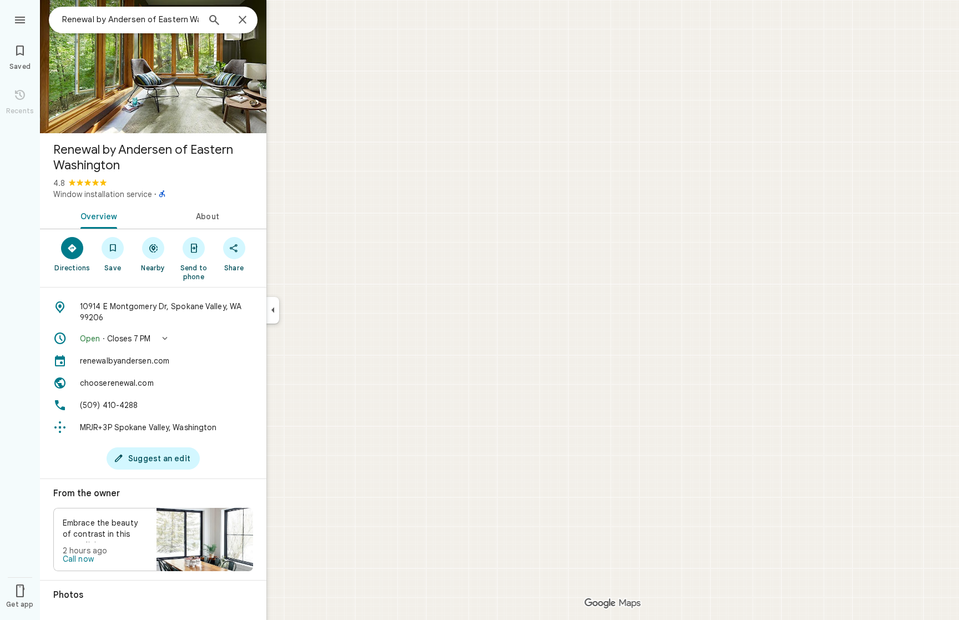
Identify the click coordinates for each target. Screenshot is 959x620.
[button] (153, 338)
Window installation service (102, 194)
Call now (78, 559)
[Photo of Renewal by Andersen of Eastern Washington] (153, 66)
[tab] (96, 215)
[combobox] (130, 19)
